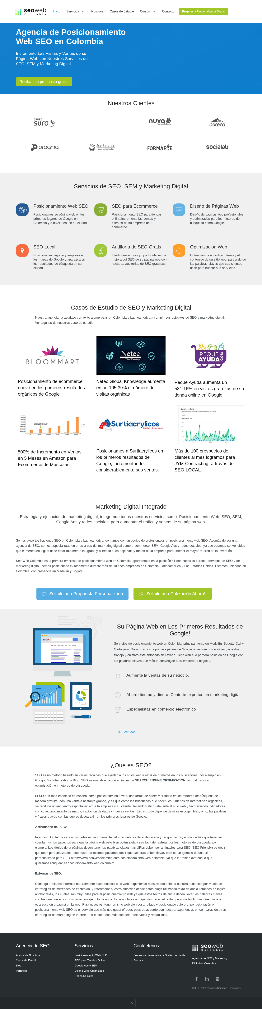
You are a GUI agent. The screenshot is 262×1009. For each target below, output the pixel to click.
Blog (18, 965)
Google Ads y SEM (86, 965)
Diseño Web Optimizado (89, 970)
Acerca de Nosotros (28, 955)
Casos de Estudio (26, 960)
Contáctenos (146, 945)
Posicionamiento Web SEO (60, 206)
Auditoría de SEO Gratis (136, 246)
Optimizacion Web (208, 246)
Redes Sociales (84, 975)
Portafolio (21, 970)
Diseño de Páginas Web (214, 206)
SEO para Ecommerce (135, 206)
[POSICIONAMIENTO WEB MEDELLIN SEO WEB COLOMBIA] (30, 11)
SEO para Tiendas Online (90, 960)
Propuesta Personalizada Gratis (153, 955)
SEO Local (44, 246)
